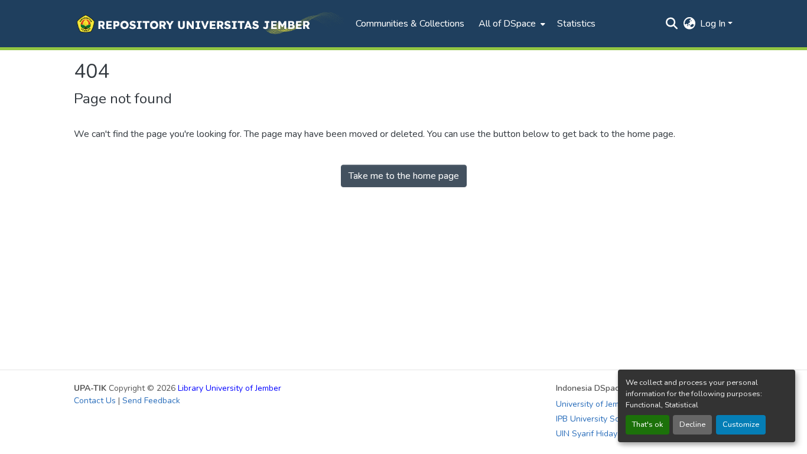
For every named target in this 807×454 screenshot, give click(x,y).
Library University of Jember (229, 388)
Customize (741, 424)
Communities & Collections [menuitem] (410, 23)
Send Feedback (151, 400)
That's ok (647, 424)
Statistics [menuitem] (576, 23)
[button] (209, 23)
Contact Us (95, 400)
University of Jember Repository (615, 404)
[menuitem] (510, 23)
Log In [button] (714, 23)
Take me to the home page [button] (404, 175)
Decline (692, 424)
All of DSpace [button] (507, 23)
